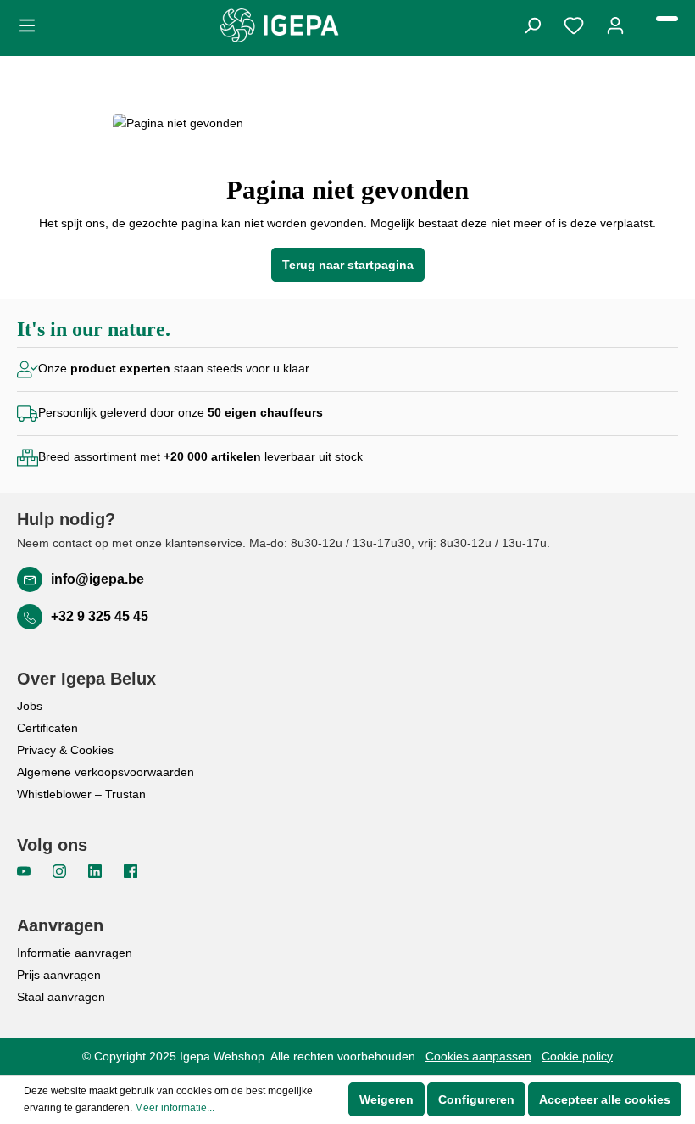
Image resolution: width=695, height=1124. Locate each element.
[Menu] (32, 23)
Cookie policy (577, 1056)
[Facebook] (130, 870)
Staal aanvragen (61, 997)
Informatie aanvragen (74, 952)
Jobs (29, 706)
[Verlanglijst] (574, 23)
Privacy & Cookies (65, 750)
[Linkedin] (96, 870)
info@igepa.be (97, 579)
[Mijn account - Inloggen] (615, 23)
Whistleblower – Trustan (81, 794)
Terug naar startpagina (348, 264)
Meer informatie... (174, 1108)
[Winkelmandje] (667, 18)
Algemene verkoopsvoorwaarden (105, 772)
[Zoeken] (532, 23)
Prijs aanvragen (59, 974)
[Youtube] (25, 870)
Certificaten (47, 728)
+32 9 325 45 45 (99, 616)
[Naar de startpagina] (279, 25)
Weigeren (386, 1099)
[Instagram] (61, 870)
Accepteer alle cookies (604, 1099)
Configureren (476, 1099)
